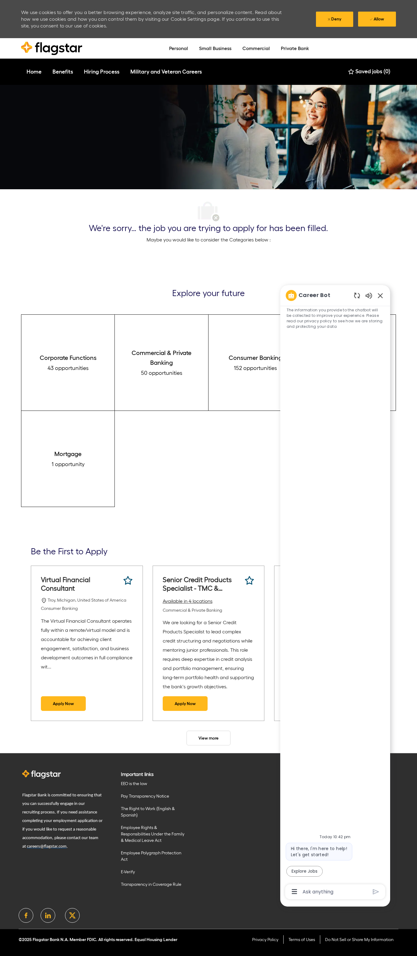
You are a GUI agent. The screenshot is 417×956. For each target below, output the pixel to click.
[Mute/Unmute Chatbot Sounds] (368, 295)
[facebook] (26, 915)
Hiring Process (101, 72)
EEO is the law (134, 783)
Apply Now (63, 703)
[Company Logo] (51, 48)
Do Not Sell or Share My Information (359, 939)
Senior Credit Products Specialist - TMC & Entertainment (197, 584)
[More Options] (294, 891)
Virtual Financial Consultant (65, 584)
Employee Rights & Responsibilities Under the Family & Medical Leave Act (152, 834)
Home (34, 72)
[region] (335, 593)
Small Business (215, 48)
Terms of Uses (301, 939)
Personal (178, 48)
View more (208, 738)
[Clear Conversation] (357, 295)
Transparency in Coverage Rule (151, 884)
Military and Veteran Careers (166, 72)
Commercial (256, 48)
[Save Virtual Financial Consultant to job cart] (128, 580)
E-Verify (128, 871)
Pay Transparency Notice (145, 796)
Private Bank (295, 48)
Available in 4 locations (187, 601)
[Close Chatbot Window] (380, 295)
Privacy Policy (265, 939)
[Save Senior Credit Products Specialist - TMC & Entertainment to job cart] (249, 580)
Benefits (63, 72)
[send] (376, 892)
